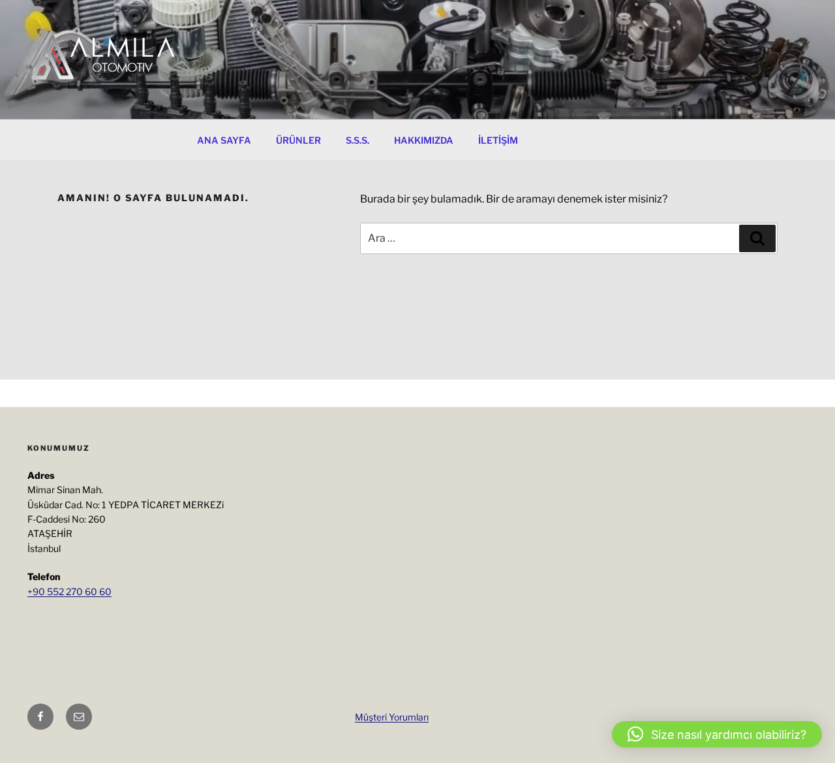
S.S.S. (357, 140)
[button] (717, 734)
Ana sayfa (224, 140)
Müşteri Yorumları (392, 716)
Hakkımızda (423, 140)
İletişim (498, 140)
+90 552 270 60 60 (69, 591)
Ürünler (298, 140)
